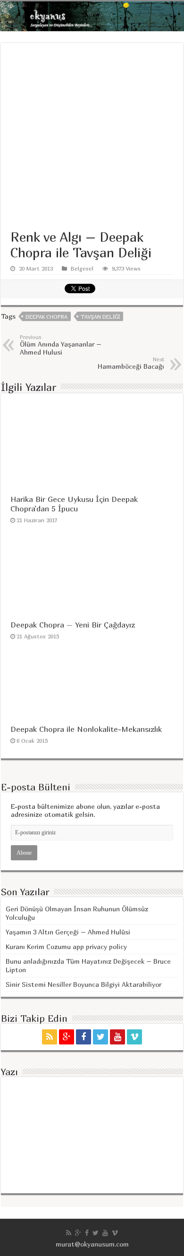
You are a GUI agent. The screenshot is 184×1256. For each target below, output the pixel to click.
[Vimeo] (134, 1036)
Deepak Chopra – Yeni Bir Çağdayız (72, 624)
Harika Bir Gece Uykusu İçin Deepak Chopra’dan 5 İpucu (74, 503)
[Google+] (66, 1036)
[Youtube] (117, 1036)
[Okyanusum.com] (92, 16)
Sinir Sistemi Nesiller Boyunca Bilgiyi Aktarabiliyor (83, 984)
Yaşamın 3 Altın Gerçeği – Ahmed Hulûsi (68, 932)
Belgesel (82, 268)
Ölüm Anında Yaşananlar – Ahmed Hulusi (60, 345)
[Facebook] (83, 1036)
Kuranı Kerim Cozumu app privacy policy (66, 946)
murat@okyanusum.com (92, 1244)
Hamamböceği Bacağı (131, 363)
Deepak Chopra (46, 317)
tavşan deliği (100, 317)
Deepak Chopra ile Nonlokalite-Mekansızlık (86, 729)
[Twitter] (100, 1036)
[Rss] (49, 1036)
